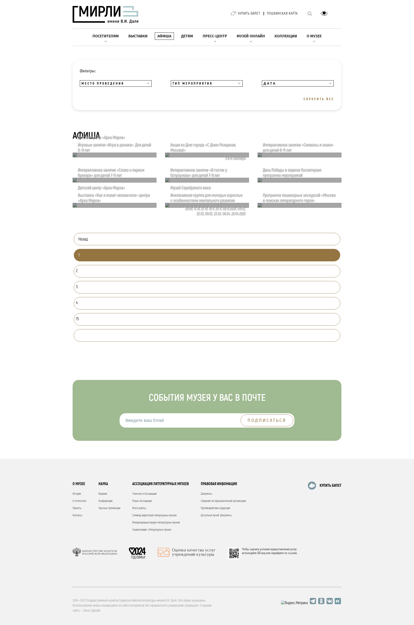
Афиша (164, 36)
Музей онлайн (251, 36)
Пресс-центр (215, 36)
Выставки (138, 36)
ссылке (292, 553)
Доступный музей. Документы (216, 515)
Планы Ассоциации (142, 501)
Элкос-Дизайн (91, 610)
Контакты (77, 515)
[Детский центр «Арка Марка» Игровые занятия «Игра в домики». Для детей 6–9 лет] (114, 156)
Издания (102, 494)
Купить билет (249, 13)
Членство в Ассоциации (144, 494)
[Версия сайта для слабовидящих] (324, 13)
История (77, 494)
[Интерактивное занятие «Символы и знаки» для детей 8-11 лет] (299, 156)
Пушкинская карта (282, 13)
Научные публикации (109, 508)
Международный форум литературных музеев (156, 522)
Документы (206, 494)
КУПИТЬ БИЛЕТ (330, 485)
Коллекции (286, 36)
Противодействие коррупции (215, 508)
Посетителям (105, 36)
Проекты (77, 508)
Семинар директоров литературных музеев (154, 515)
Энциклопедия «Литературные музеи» (152, 530)
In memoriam (79, 501)
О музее (314, 36)
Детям (187, 36)
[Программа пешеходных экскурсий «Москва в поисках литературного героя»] (299, 206)
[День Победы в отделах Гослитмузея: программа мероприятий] (299, 181)
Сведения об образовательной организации (223, 501)
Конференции (105, 501)
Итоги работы (139, 508)
